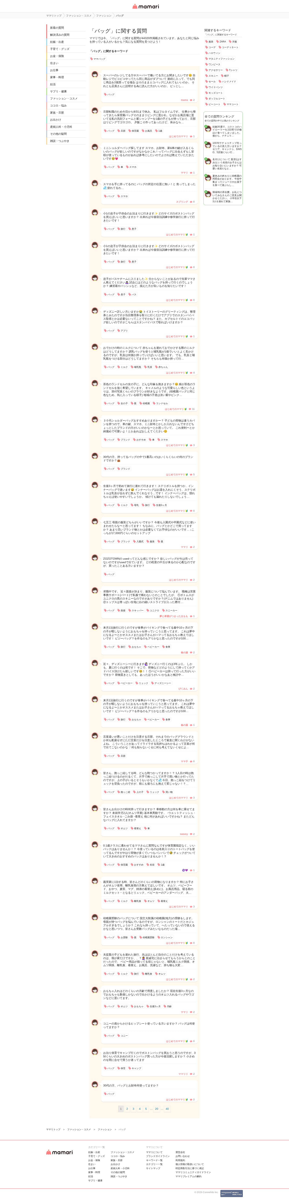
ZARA (223, 41)
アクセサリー (216, 70)
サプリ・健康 (58, 91)
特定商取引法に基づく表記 (190, 1168)
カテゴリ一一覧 (154, 1164)
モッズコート (216, 93)
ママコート (232, 104)
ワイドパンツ (216, 87)
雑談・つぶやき (59, 140)
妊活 (53, 84)
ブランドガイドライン (158, 1156)
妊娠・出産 (57, 41)
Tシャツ (233, 70)
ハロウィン (214, 53)
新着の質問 (57, 27)
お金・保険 (57, 56)
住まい (54, 63)
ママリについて (154, 1152)
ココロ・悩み (58, 105)
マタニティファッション (222, 58)
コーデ (212, 47)
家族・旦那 (57, 112)
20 (156, 1108)
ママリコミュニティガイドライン (193, 1172)
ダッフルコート (217, 98)
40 (167, 1108)
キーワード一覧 (154, 1160)
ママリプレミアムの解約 (189, 1176)
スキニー (213, 75)
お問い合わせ (183, 1156)
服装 (211, 41)
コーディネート (230, 47)
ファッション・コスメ (64, 98)
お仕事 (54, 70)
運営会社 (180, 1152)
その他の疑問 (58, 133)
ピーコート (214, 104)
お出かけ (55, 119)
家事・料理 (57, 77)
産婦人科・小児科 (61, 126)
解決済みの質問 (59, 34)
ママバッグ (99, 59)
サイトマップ (153, 1168)
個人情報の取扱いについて (190, 1164)
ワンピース (214, 64)
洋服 (234, 41)
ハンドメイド (229, 81)
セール (212, 81)
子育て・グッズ (59, 48)
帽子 (226, 75)
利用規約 (180, 1160)
